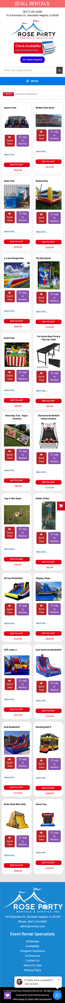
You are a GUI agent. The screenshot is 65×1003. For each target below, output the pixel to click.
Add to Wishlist (22, 140)
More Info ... (10, 154)
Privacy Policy (32, 970)
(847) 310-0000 (32, 12)
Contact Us (32, 960)
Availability (32, 946)
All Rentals (32, 941)
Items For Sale (33, 965)
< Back (8, 94)
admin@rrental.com (32, 926)
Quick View (10, 142)
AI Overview (32, 955)
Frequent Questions (32, 951)
